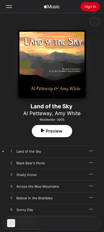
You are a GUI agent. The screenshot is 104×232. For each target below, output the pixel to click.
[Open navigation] (9, 6)
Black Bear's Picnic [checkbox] (30, 163)
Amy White (68, 113)
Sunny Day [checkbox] (24, 210)
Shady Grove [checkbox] (26, 175)
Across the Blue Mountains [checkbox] (37, 186)
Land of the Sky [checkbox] (28, 151)
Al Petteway (37, 113)
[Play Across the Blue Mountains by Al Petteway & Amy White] (11, 186)
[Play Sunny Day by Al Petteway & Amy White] (11, 209)
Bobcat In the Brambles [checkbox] (34, 198)
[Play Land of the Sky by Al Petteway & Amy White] (11, 151)
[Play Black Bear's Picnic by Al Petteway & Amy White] (11, 163)
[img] (52, 6)
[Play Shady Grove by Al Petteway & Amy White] (11, 174)
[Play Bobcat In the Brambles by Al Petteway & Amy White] (11, 198)
